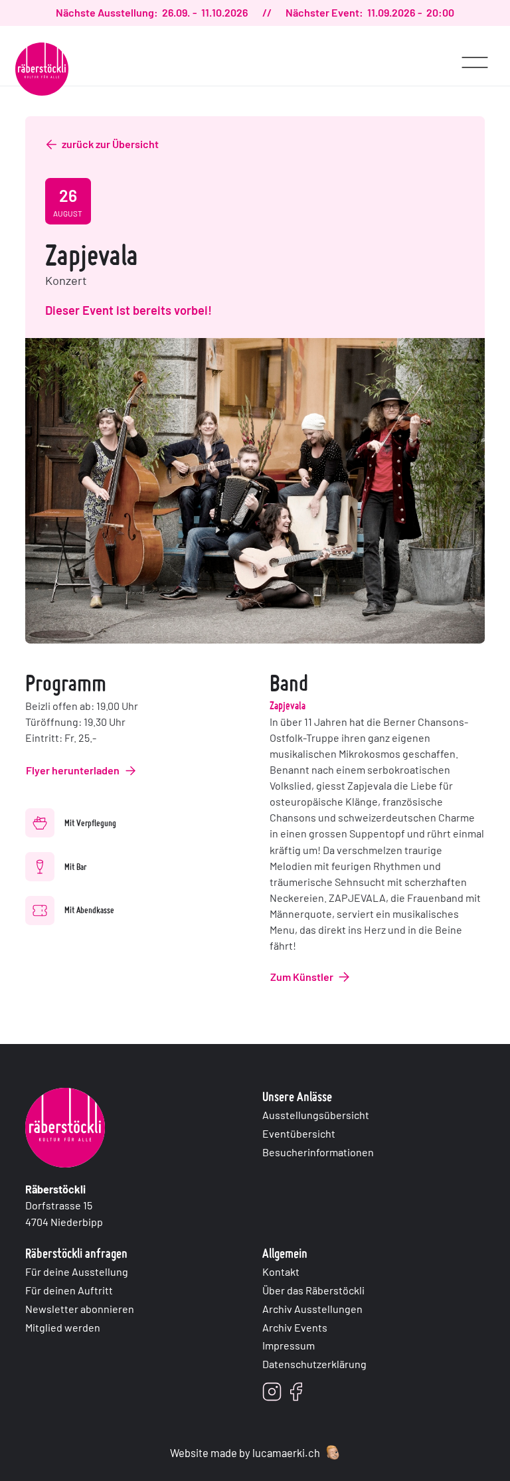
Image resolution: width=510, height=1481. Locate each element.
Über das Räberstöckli (313, 1290)
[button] (475, 56)
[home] (41, 69)
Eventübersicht (298, 1133)
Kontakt (280, 1271)
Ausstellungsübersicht (315, 1114)
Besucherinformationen (318, 1152)
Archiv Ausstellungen (312, 1308)
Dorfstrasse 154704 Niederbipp (64, 1205)
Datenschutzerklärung (314, 1363)
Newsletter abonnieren (79, 1308)
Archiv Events (294, 1327)
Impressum (288, 1345)
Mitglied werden (62, 1327)
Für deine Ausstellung (76, 1271)
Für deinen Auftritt (69, 1290)
